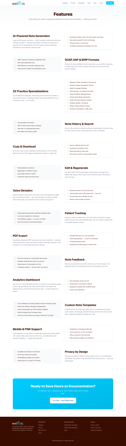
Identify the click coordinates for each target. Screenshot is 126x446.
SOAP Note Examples (70, 427)
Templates (81, 3)
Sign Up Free (42, 430)
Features (65, 3)
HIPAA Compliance (96, 430)
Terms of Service (96, 427)
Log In (101, 3)
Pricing (73, 3)
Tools (89, 3)
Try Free (110, 3)
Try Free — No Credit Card (63, 400)
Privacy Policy (95, 425)
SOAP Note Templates (71, 425)
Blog (95, 3)
